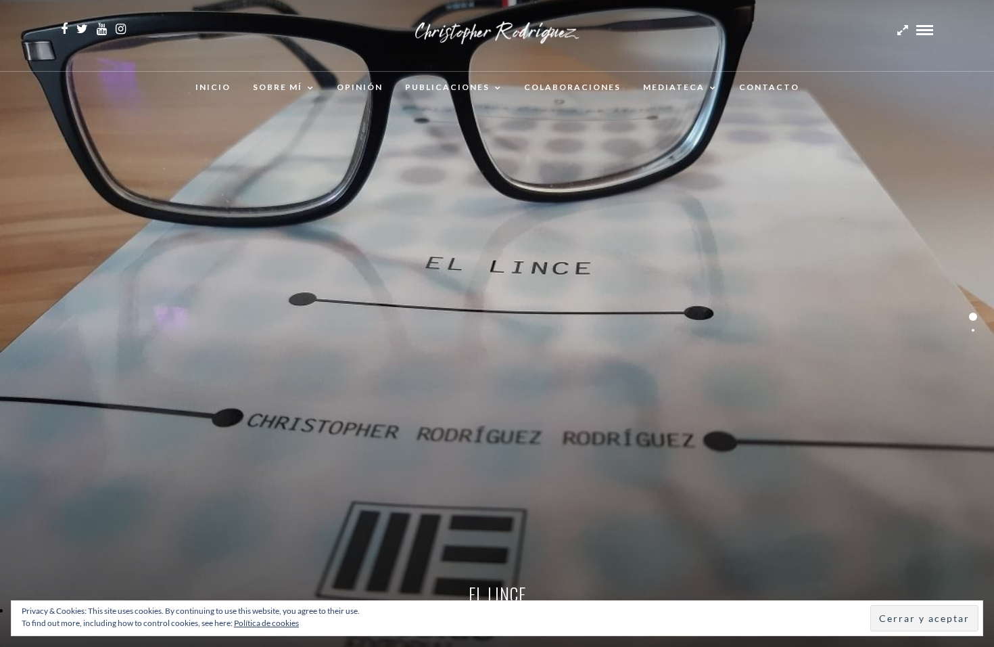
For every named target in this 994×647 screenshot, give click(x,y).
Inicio (213, 87)
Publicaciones (447, 87)
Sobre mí (277, 87)
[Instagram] (121, 29)
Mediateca (674, 87)
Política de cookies (266, 623)
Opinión (360, 87)
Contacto (769, 87)
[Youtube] (102, 29)
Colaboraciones (572, 87)
